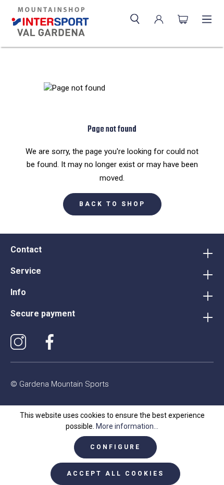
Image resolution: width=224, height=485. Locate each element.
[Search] (135, 19)
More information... (127, 426)
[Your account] (159, 19)
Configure (115, 447)
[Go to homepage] (48, 21)
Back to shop (112, 204)
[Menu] (207, 19)
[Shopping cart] (183, 19)
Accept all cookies (115, 473)
